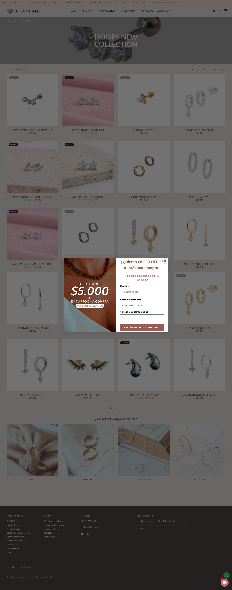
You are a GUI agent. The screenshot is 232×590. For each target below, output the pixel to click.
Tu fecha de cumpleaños (134, 311)
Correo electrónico (131, 299)
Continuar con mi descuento (142, 327)
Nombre (124, 286)
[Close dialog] (165, 261)
